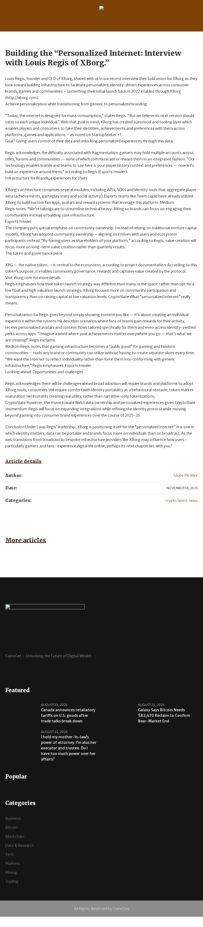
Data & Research (19, 845)
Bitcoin (11, 827)
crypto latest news (181, 500)
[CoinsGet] (101, 9)
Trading (12, 881)
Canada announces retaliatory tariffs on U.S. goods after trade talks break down (68, 715)
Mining (11, 872)
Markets (12, 863)
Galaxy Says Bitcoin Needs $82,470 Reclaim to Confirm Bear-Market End (164, 715)
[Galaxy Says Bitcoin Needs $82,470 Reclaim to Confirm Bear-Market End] (118, 712)
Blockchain (14, 836)
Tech (9, 854)
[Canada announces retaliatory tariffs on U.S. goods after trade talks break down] (21, 712)
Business (13, 818)
